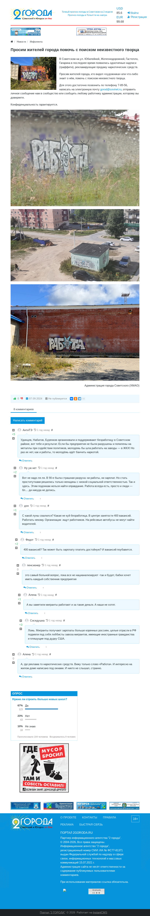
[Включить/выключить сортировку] (14, 737)
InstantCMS (100, 912)
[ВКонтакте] (71, 398)
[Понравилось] (15, 398)
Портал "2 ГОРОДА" (52, 912)
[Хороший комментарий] (13, 430)
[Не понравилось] (21, 398)
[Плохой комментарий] (13, 438)
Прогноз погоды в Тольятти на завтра (87, 15)
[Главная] (12, 41)
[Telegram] (79, 398)
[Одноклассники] (75, 398)
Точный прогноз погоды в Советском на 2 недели (87, 12)
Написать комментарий (27, 420)
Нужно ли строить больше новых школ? (39, 699)
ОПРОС (17, 693)
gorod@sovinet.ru (110, 89)
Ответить (26, 460)
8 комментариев (24, 409)
